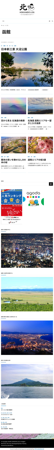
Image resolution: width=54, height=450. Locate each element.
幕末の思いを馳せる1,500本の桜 (13, 161)
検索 (2, 181)
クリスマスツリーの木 (6, 414)
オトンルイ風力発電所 (6, 410)
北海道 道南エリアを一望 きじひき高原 (39, 122)
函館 (4, 45)
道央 (6, 422)
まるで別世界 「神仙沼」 (7, 428)
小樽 (3, 426)
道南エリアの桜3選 (37, 159)
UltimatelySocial (39, 449)
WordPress (10, 445)
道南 (15, 45)
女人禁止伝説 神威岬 (6, 424)
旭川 (5, 412)
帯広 (3, 417)
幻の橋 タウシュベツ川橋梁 (8, 419)
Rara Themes (22, 443)
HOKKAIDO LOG (16, 441)
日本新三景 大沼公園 (14, 49)
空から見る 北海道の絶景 (13, 120)
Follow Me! (28, 436)
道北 (2, 408)
